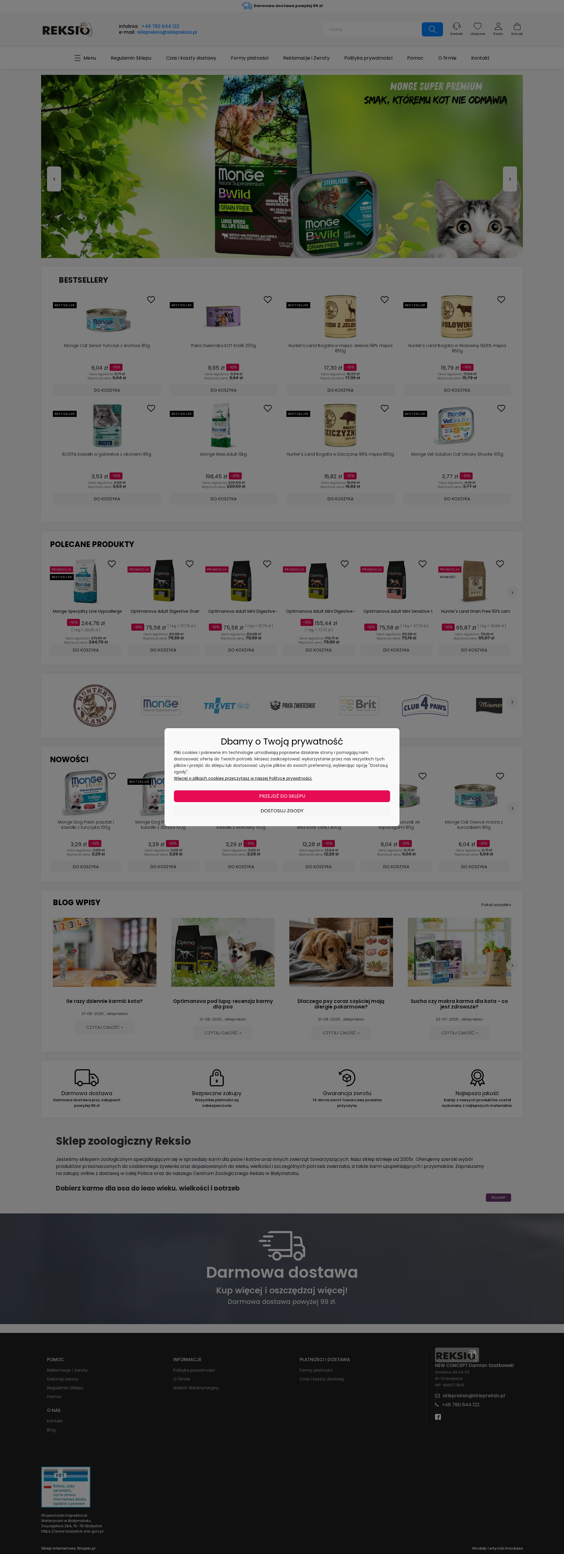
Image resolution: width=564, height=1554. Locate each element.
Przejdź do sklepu (282, 796)
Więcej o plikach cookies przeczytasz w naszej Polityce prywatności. (243, 778)
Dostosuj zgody (282, 810)
